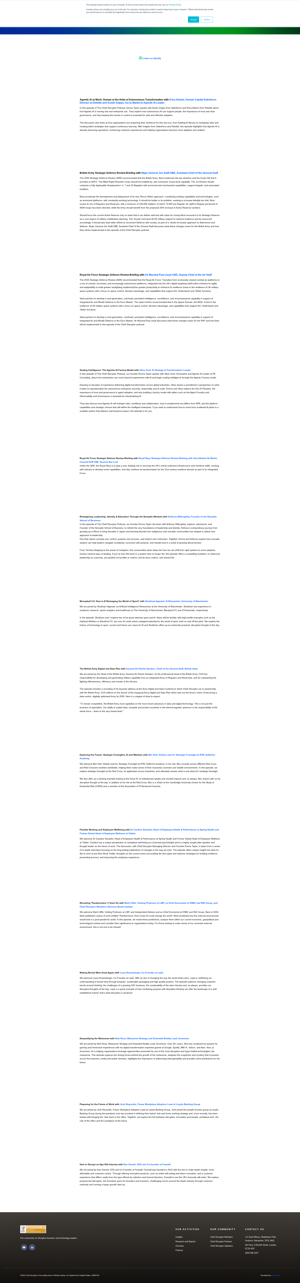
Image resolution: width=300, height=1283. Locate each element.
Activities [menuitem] (179, 1246)
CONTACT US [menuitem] (254, 1229)
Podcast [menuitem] (179, 1250)
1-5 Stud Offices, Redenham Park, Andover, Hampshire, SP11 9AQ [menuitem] (260, 1239)
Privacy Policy (175, 4)
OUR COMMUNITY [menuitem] (222, 1229)
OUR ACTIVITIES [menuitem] (187, 1229)
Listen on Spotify (152, 58)
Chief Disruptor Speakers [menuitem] (221, 1246)
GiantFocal (276, 1275)
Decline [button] (207, 19)
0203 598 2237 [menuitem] (251, 1253)
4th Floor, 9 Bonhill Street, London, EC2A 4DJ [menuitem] (261, 1247)
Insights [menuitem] (179, 1237)
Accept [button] (193, 19)
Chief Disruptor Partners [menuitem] (221, 1241)
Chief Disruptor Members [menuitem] (221, 1237)
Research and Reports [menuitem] (185, 1241)
